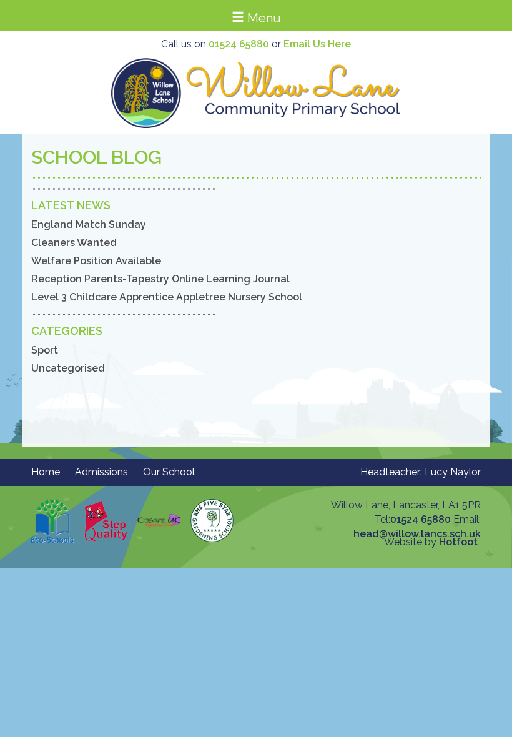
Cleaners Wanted (74, 243)
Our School (169, 472)
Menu (262, 18)
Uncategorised (68, 368)
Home (45, 472)
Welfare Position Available (96, 261)
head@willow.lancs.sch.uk (417, 534)
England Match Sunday (88, 224)
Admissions (101, 472)
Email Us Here (317, 44)
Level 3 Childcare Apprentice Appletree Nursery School (166, 297)
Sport (44, 350)
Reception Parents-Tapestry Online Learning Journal (160, 279)
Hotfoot (458, 542)
